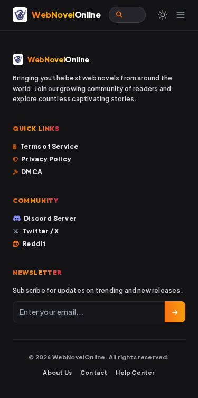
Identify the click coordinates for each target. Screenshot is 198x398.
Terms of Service (49, 146)
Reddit (34, 244)
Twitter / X (40, 231)
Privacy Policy (46, 159)
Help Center (135, 372)
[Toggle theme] (162, 14)
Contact (93, 372)
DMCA (31, 172)
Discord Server (50, 218)
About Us (57, 372)
